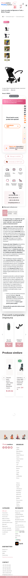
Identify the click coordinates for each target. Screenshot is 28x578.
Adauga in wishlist (15, 156)
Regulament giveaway (7, 557)
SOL (16, 537)
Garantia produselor (20, 527)
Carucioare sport (20, 16)
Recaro (18, 468)
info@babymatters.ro (14, 202)
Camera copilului (6, 520)
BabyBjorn (18, 490)
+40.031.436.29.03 (7, 571)
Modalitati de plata (19, 519)
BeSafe (18, 498)
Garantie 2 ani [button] (20, 173)
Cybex (17, 447)
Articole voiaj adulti (6, 530)
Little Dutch (19, 488)
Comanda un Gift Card (15, 161)
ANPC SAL (17, 535)
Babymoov (18, 496)
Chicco (18, 483)
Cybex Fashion (19, 459)
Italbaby (18, 502)
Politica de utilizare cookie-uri (19, 517)
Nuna (17, 462)
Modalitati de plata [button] (14, 184)
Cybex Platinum (20, 455)
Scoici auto (5, 516)
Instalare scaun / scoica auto (20, 186)
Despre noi (4, 549)
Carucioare (4, 512)
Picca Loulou (19, 500)
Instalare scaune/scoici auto (19, 530)
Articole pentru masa (7, 522)
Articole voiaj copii (6, 528)
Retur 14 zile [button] (7, 184)
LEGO (17, 449)
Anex (17, 470)
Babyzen (18, 453)
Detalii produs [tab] (5, 212)
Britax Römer (19, 466)
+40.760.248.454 (13, 195)
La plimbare (5, 532)
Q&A (3, 553)
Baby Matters (19, 451)
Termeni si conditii (19, 511)
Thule (17, 472)
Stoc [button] (14, 173)
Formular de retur (19, 525)
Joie (17, 464)
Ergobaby (18, 492)
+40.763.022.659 (6, 567)
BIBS (17, 474)
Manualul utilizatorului (10, 207)
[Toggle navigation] (26, 6)
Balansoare (5, 526)
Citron (17, 504)
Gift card (4, 511)
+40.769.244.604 (6, 565)
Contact (4, 551)
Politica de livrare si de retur (20, 522)
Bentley (18, 485)
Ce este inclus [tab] (15, 212)
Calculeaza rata (10, 126)
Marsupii (4, 524)
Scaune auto (5, 514)
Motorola (18, 494)
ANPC (16, 533)
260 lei (20, 345)
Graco (17, 478)
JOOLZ (18, 506)
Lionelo (18, 460)
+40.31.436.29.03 (13, 197)
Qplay (17, 486)
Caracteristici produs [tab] (10, 212)
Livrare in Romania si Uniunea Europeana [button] (7, 174)
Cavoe (17, 457)
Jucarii (3, 534)
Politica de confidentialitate (19, 513)
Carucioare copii (10, 16)
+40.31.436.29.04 (14, 200)
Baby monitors (5, 518)
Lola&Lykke (19, 476)
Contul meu (5, 555)
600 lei (9, 345)
